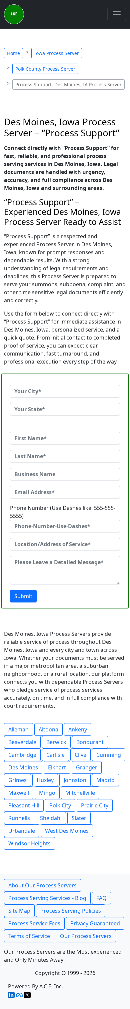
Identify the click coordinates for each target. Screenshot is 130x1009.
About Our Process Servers (42, 885)
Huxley (45, 780)
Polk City (60, 805)
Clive (80, 754)
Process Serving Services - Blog (47, 898)
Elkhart (57, 767)
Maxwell (18, 792)
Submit (23, 596)
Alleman (18, 729)
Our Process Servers (86, 936)
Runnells (19, 818)
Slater (79, 818)
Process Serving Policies (70, 910)
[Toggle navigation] (116, 14)
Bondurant (90, 742)
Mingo (47, 792)
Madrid (105, 780)
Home (13, 53)
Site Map (19, 910)
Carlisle (55, 754)
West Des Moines (67, 830)
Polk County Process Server (45, 69)
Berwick (56, 742)
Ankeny (77, 729)
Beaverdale (22, 742)
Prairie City (94, 805)
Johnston (75, 780)
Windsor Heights (29, 843)
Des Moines (23, 767)
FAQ (101, 898)
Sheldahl (51, 818)
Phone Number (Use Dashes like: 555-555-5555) (62, 511)
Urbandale (21, 830)
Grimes (17, 780)
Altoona (48, 729)
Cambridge (22, 754)
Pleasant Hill (23, 805)
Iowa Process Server (56, 53)
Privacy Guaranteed (95, 923)
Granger (86, 767)
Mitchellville (80, 792)
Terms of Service (29, 936)
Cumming (108, 754)
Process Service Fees (34, 923)
